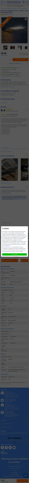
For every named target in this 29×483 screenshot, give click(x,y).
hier (20, 242)
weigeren (10, 247)
